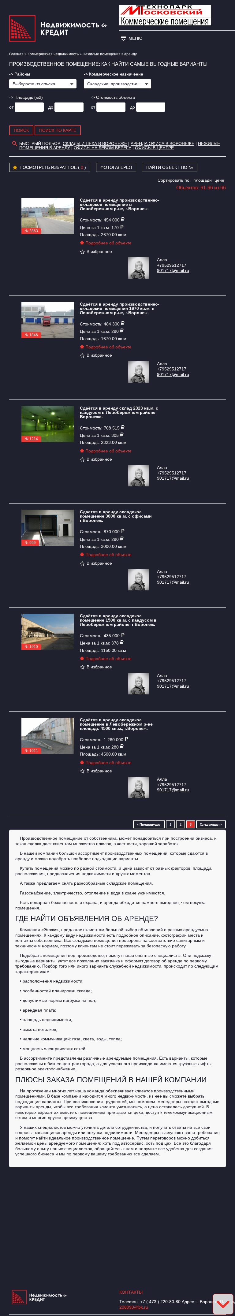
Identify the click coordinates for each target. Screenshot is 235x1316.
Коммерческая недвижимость (53, 54)
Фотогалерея (116, 167)
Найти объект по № (169, 167)
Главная (16, 54)
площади (202, 180)
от (11, 107)
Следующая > (211, 824)
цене (219, 180)
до (50, 107)
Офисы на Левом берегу (102, 147)
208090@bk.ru (133, 1307)
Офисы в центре (154, 147)
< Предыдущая (149, 824)
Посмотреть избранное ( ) (53, 167)
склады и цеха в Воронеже (95, 143)
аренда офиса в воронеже (162, 143)
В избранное (99, 251)
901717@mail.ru (173, 270)
